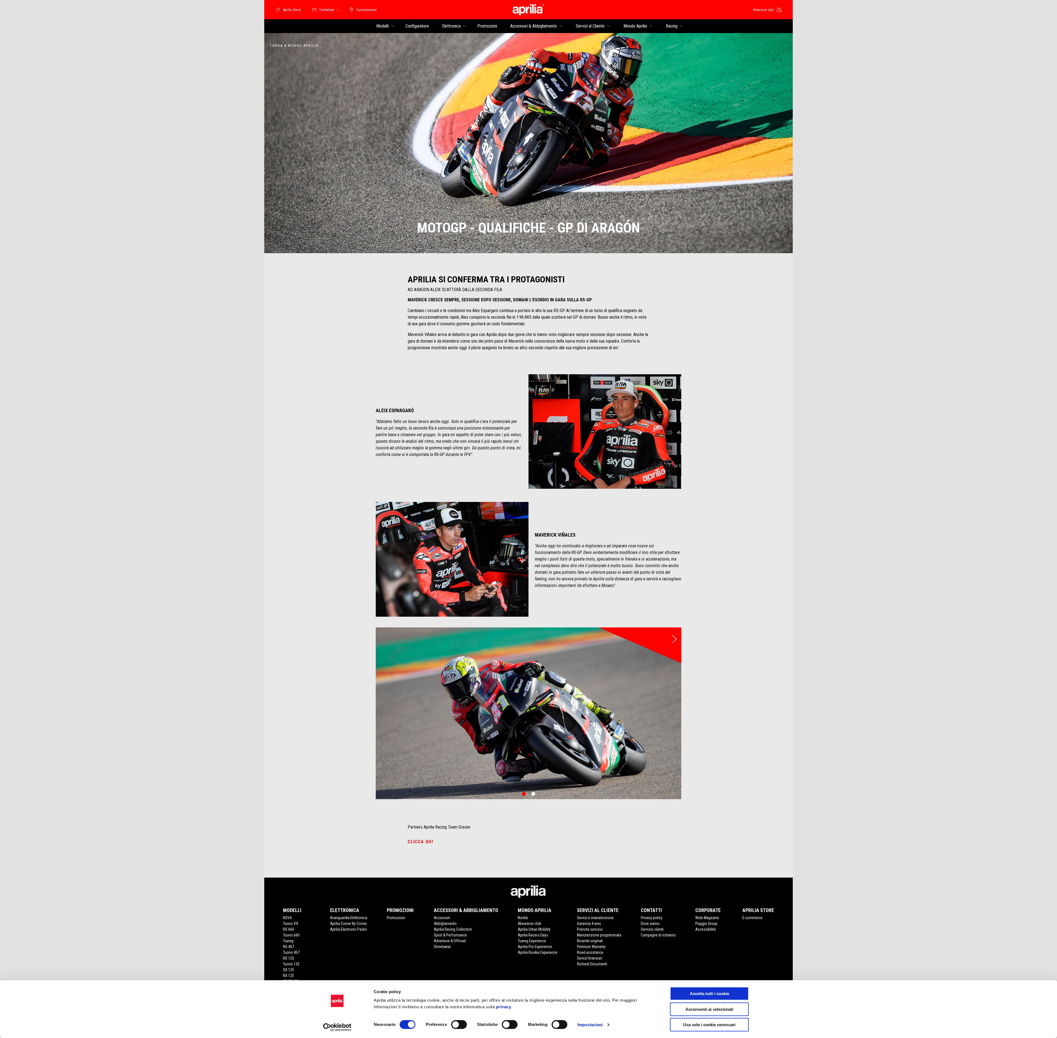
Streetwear (442, 946)
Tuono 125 (291, 964)
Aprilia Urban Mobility (534, 929)
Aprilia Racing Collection (453, 929)
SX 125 (288, 970)
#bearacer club (529, 923)
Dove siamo (650, 923)
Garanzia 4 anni (589, 923)
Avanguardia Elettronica (348, 918)
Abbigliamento (445, 923)
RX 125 (288, 975)
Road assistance (590, 952)
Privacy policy (651, 918)
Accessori (442, 918)
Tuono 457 (291, 952)
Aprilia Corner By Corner (348, 923)
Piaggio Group (706, 923)
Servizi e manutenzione (595, 918)
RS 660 (288, 929)
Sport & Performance (450, 935)
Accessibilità (705, 929)
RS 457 (288, 946)
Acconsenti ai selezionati (709, 1009)
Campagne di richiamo (658, 935)
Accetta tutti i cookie (709, 993)
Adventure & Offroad (450, 941)
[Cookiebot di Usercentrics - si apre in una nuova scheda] (337, 1027)
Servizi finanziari (589, 958)
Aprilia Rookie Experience (537, 952)
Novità (523, 918)
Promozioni (396, 918)
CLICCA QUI (420, 841)
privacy (503, 1006)
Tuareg (288, 941)
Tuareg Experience (532, 941)
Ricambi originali (590, 941)
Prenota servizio (590, 929)
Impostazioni (590, 1024)
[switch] (459, 1024)
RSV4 (287, 918)
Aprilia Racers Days (533, 935)
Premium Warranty (591, 946)
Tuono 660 (291, 935)
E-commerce (752, 918)
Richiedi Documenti (592, 964)
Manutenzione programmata (599, 935)
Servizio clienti (652, 929)
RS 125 (288, 958)
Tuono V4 (290, 923)
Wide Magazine (707, 918)
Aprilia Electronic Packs (348, 929)
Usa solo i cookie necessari (709, 1024)
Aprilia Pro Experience (535, 946)
